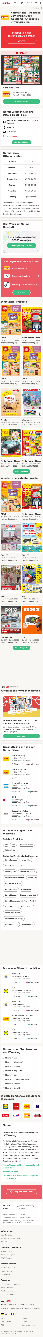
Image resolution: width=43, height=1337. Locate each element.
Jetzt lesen (21, 736)
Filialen (22, 1214)
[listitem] (11, 324)
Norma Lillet (26, 860)
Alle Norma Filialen (21, 142)
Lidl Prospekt (6, 1275)
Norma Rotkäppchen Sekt (15, 866)
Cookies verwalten (28, 1325)
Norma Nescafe (11, 889)
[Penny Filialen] (16, 1106)
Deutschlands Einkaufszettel (11, 1284)
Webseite (13, 132)
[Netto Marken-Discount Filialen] (26, 1106)
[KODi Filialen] (16, 1115)
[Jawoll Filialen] (37, 1115)
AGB (2, 1325)
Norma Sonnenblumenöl (14, 878)
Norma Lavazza (11, 860)
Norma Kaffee (26, 907)
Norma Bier (32, 878)
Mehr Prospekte (21, 471)
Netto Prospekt (6, 1271)
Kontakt (24, 1322)
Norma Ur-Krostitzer (13, 883)
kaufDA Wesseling (9, 1214)
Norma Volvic (27, 924)
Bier (6, 844)
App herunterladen (8, 1291)
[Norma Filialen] (26, 1115)
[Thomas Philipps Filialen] (5, 1115)
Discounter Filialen (10, 1217)
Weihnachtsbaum (26, 844)
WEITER (21, 41)
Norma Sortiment (10, 1171)
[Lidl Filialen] (5, 1106)
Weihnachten (10, 850)
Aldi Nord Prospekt (8, 1268)
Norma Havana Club (28, 895)
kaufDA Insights (7, 1288)
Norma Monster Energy (14, 919)
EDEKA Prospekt (7, 1251)
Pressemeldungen (8, 1294)
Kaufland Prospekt (8, 1255)
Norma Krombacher (27, 872)
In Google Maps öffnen (21, 245)
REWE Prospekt (7, 1258)
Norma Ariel (26, 889)
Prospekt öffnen (21, 101)
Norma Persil (29, 901)
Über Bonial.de (6, 1235)
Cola (13, 844)
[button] (21, 78)
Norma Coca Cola (11, 924)
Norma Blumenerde (12, 901)
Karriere (4, 1242)
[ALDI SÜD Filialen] (37, 1106)
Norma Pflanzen (11, 907)
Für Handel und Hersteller (10, 1238)
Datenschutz (6, 1322)
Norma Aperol (10, 872)
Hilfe (3, 1318)
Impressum (26, 1318)
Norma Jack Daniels (12, 913)
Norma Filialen (25, 1217)
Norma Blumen (10, 895)
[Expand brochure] (21, 70)
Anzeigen (36, 8)
